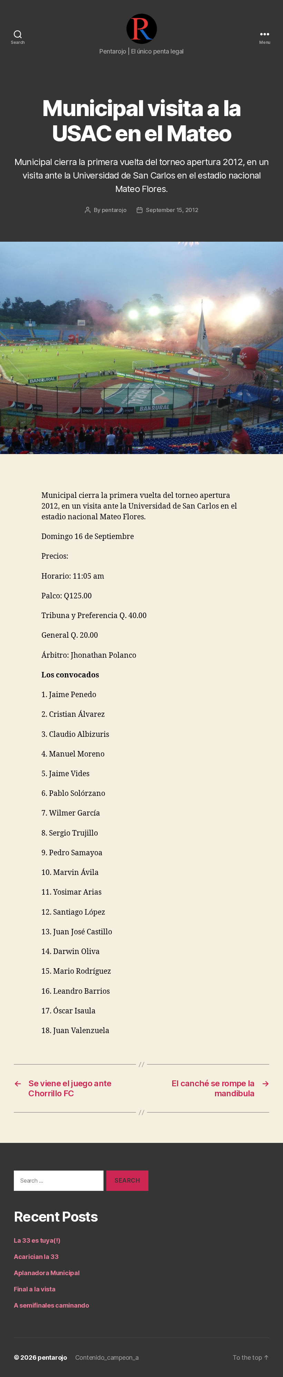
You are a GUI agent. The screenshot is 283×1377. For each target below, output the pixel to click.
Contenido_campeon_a (107, 1357)
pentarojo (114, 209)
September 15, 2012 (172, 209)
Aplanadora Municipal (47, 1273)
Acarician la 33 (36, 1256)
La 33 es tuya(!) (37, 1240)
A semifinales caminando (51, 1305)
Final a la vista (35, 1289)
